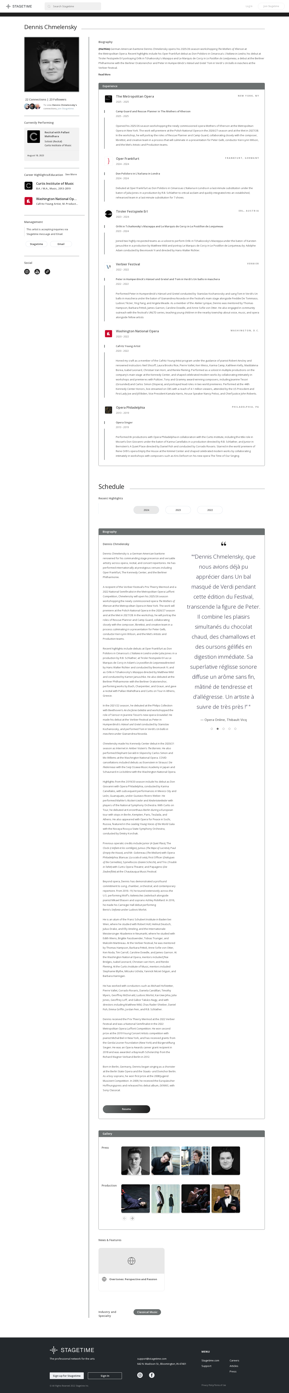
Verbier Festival (128, 264)
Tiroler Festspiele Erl (132, 211)
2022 (210, 510)
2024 (146, 510)
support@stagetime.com (152, 1358)
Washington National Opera (137, 331)
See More (71, 174)
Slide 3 (223, 729)
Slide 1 (212, 729)
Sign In (105, 1375)
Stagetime (36, 244)
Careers (234, 1360)
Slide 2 (218, 729)
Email (61, 244)
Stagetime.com (210, 1360)
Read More (104, 74)
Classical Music (147, 1312)
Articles (234, 1366)
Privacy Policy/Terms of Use (214, 1385)
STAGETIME (19, 6)
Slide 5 (235, 729)
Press (233, 1371)
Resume (126, 1109)
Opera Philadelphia (130, 407)
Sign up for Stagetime (67, 1375)
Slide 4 (229, 729)
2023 (178, 510)
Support (206, 1366)
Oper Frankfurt (127, 158)
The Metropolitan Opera (135, 96)
